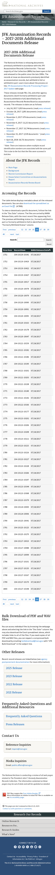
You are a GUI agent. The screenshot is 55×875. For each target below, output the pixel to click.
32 (22, 229)
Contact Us (11, 856)
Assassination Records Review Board (24, 182)
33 (26, 229)
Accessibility (21, 856)
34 (30, 229)
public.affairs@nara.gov (22, 765)
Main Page (12, 167)
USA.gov (39, 859)
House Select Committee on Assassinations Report (27, 178)
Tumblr (27, 846)
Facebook (15, 846)
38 (44, 229)
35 (33, 229)
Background (13, 170)
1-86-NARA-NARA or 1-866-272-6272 (27, 865)
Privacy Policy (32, 856)
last (17, 234)
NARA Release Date (40, 250)
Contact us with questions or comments (17, 808)
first (5, 229)
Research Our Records (17, 22)
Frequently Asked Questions (24, 716)
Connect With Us (27, 843)
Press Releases (15, 724)
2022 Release (14, 684)
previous (12, 229)
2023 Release (14, 676)
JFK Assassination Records (37, 22)
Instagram (23, 846)
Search (46, 11)
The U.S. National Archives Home (22, 4)
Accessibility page (17, 797)
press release (44, 108)
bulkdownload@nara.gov (32, 641)
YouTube (31, 846)
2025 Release (14, 668)
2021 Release (14, 692)
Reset (49, 244)
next (12, 234)
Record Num (19, 250)
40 (4, 234)
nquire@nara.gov (19, 749)
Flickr (39, 846)
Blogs (35, 846)
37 (41, 229)
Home (4, 22)
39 (48, 229)
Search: (13, 239)
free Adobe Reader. (30, 793)
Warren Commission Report (20, 173)
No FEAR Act (30, 859)
